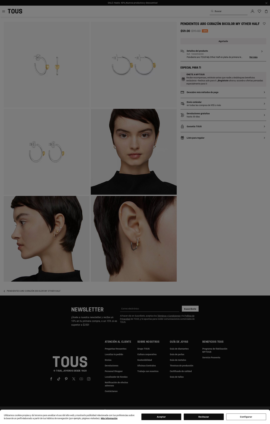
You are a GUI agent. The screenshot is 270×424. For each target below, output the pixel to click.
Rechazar (203, 417)
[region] (135, 417)
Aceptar (161, 417)
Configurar (246, 417)
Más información (109, 418)
